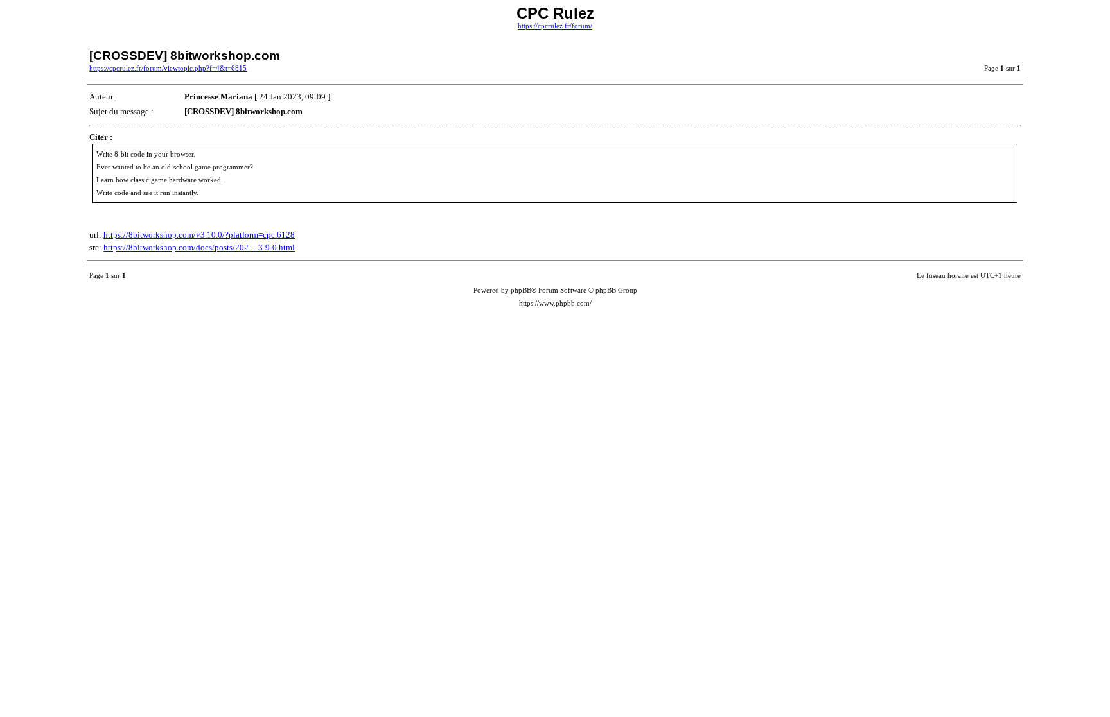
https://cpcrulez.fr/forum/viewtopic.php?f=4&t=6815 (168, 68)
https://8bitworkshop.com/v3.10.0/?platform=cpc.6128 (199, 234)
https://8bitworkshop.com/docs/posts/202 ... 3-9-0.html (199, 247)
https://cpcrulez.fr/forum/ (555, 26)
